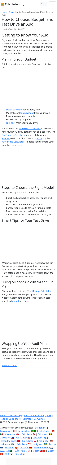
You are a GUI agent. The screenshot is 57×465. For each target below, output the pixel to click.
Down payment (14, 109)
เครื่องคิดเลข (21, 450)
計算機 (36, 450)
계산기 (18, 454)
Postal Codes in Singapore (37, 415)
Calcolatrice (6, 431)
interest (6, 138)
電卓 (7, 454)
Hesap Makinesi (8, 440)
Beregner (40, 427)
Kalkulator (27, 440)
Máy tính (9, 447)
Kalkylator (38, 444)
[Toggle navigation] (52, 4)
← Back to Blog (9, 365)
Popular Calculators (10, 418)
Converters (40, 418)
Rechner (24, 447)
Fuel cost (10, 122)
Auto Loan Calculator (30, 128)
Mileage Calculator (41, 291)
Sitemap (27, 418)
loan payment (26, 112)
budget (15, 301)
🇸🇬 (42, 4)
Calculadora (24, 431)
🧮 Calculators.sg (12, 4)
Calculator (10, 434)
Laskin (52, 444)
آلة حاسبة (4, 450)
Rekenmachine (42, 447)
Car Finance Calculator (13, 135)
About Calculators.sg (11, 415)
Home (4, 12)
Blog (11, 12)
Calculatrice (39, 437)
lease (39, 138)
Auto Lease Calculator (13, 141)
